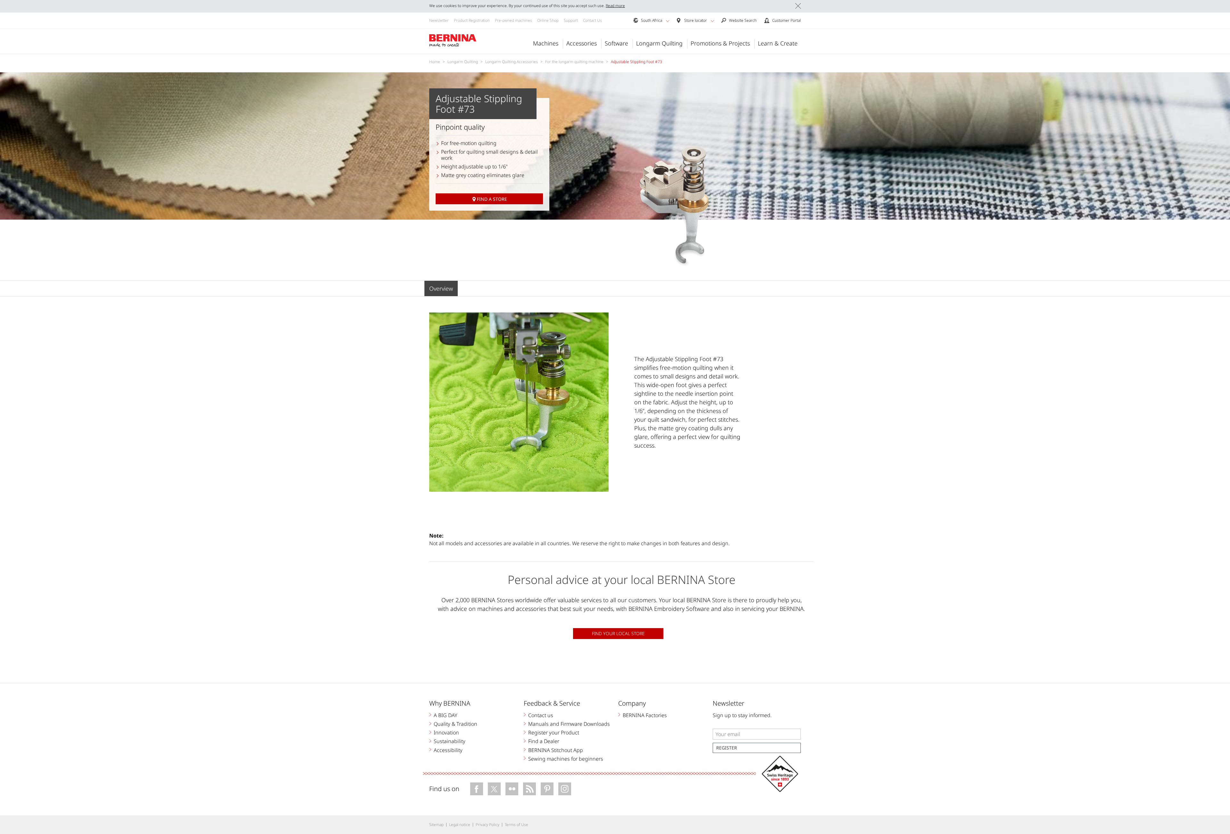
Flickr (511, 788)
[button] (667, 21)
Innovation (446, 732)
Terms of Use (516, 824)
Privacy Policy (487, 824)
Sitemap (436, 824)
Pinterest (547, 788)
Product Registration (472, 20)
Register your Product (553, 732)
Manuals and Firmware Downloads (569, 723)
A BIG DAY (445, 715)
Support (571, 20)
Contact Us (592, 20)
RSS (529, 788)
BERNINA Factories (645, 715)
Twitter (494, 788)
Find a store (492, 199)
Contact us (540, 715)
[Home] (453, 40)
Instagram (564, 788)
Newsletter (439, 20)
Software (616, 43)
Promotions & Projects (720, 43)
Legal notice (459, 824)
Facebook (476, 788)
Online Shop (548, 20)
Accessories (581, 43)
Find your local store (618, 633)
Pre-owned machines (513, 20)
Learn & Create (778, 43)
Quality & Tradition (455, 723)
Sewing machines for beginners (565, 758)
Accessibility (448, 750)
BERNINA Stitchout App (555, 750)
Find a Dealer (543, 741)
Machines (545, 43)
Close (798, 6)
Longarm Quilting (659, 43)
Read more (615, 5)
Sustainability (449, 741)
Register (726, 748)
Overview (441, 288)
